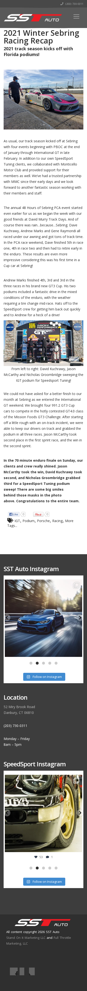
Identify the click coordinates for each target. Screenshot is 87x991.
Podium (28, 520)
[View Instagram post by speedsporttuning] (77, 846)
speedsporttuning (42, 780)
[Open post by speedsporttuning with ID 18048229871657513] (43, 813)
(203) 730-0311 (74, 4)
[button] (7, 617)
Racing (57, 520)
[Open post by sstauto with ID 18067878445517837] (43, 618)
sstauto (43, 584)
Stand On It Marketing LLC (25, 937)
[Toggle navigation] (76, 16)
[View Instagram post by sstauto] (77, 651)
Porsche (43, 520)
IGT (17, 520)
